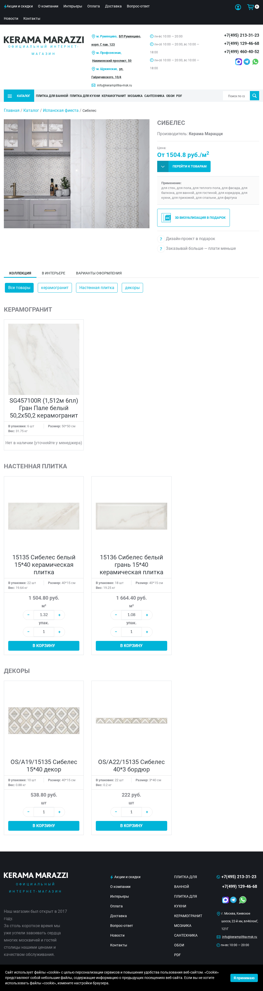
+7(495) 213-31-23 (241, 35)
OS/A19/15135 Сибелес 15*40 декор (44, 765)
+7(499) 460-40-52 (241, 51)
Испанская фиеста (61, 110)
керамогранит (55, 287)
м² (44, 605)
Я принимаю (244, 978)
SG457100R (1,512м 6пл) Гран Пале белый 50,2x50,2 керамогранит (44, 408)
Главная (12, 110)
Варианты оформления (99, 273)
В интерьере (53, 273)
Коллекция (20, 273)
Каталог (31, 110)
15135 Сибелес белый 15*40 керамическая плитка (44, 565)
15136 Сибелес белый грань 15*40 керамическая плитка (131, 565)
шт (43, 802)
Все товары (19, 287)
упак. (44, 622)
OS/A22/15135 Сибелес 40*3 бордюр (131, 765)
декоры (132, 287)
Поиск (254, 95)
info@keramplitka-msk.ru (114, 85)
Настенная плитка (96, 287)
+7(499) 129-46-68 (241, 43)
